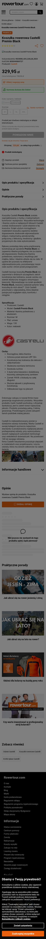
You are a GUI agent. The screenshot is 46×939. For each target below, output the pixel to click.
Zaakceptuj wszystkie (23, 933)
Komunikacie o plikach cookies (16, 919)
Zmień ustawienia (23, 925)
